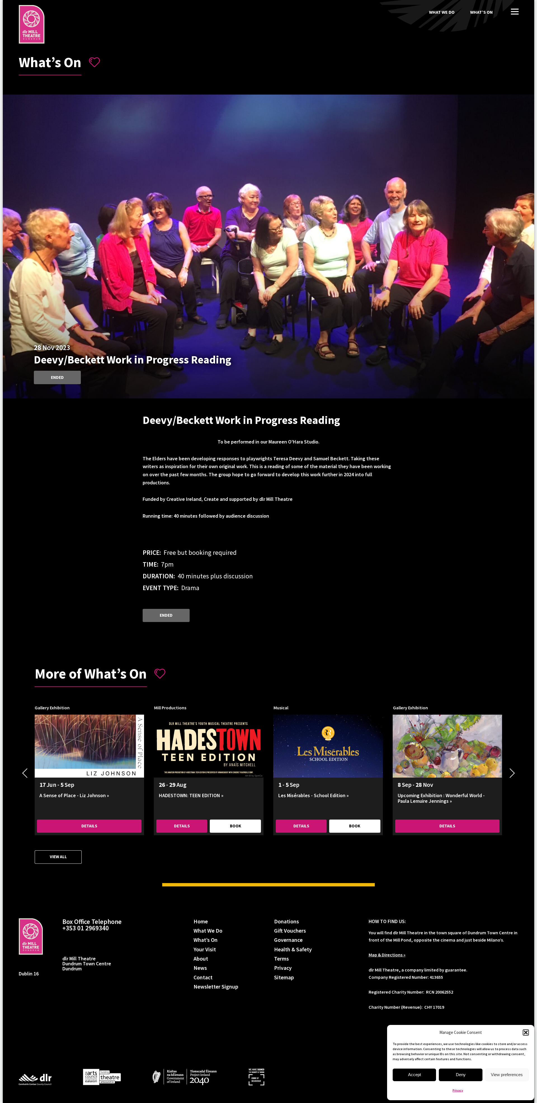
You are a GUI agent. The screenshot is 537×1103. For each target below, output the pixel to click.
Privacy (458, 1090)
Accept (414, 1074)
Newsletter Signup (216, 987)
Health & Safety (293, 949)
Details (89, 826)
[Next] (512, 773)
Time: (150, 564)
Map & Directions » (387, 955)
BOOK (235, 826)
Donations (286, 921)
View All (58, 856)
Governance (288, 940)
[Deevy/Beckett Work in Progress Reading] (31, 24)
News (200, 968)
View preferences (507, 1074)
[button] (526, 1032)
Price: (152, 552)
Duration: (159, 576)
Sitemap (284, 977)
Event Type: (160, 588)
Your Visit (205, 949)
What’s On (481, 12)
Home (201, 921)
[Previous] (25, 773)
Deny (461, 1074)
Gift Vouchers (290, 931)
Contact (203, 977)
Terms (281, 959)
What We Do (441, 12)
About (201, 959)
